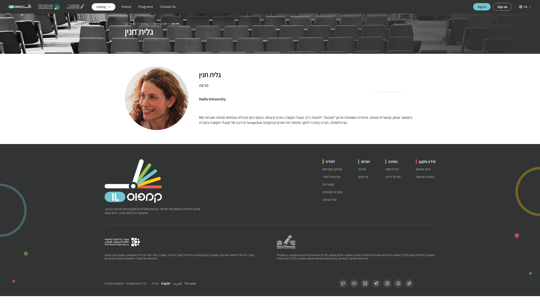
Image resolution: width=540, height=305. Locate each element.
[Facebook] (398, 283)
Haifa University (212, 99)
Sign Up (502, 7)
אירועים (363, 177)
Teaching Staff (160, 23)
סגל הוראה (330, 200)
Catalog (144, 23)
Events (126, 6)
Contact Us (168, 6)
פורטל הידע (393, 177)
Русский (190, 283)
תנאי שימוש (423, 169)
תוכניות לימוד (332, 177)
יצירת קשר (392, 169)
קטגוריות (328, 184)
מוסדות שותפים (333, 192)
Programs (145, 6)
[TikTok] (409, 283)
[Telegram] (376, 283)
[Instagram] (387, 283)
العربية (177, 283)
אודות (362, 169)
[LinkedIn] (365, 283)
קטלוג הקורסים (332, 169)
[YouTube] (354, 283)
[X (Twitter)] (343, 283)
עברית (154, 283)
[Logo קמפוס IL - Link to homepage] (20, 7)
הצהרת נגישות (425, 177)
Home (133, 23)
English (165, 283)
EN (525, 7)
